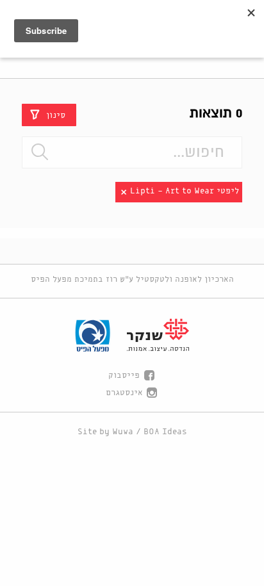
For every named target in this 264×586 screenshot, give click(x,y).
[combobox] (132, 152)
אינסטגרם (124, 393)
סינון (55, 115)
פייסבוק (124, 375)
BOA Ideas (165, 432)
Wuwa (122, 432)
